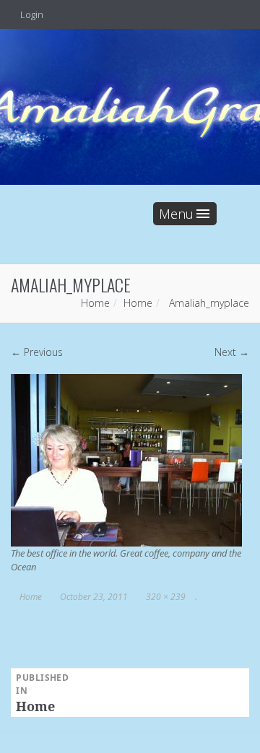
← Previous (37, 352)
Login (30, 14)
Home (95, 303)
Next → (231, 352)
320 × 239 (166, 597)
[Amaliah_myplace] (126, 459)
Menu (176, 213)
